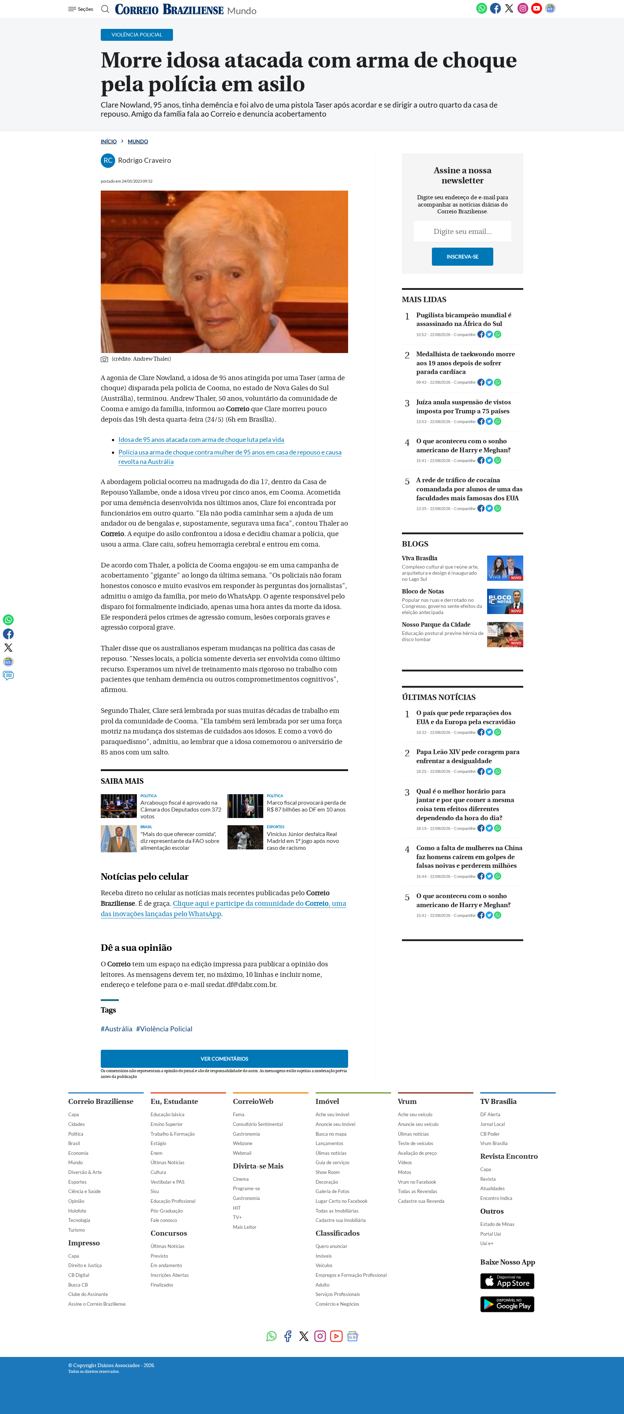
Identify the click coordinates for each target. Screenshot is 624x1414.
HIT (237, 1208)
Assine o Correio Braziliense (97, 1304)
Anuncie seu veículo (418, 1124)
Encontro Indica (496, 1198)
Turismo (76, 1230)
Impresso (84, 1243)
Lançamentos (329, 1143)
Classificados (338, 1233)
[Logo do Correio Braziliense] (169, 9)
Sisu (155, 1191)
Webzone (242, 1143)
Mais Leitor (244, 1227)
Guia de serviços (333, 1162)
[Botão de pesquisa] (103, 9)
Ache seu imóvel (332, 1114)
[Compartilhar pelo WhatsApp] (497, 336)
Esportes (77, 1182)
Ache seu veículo (415, 1114)
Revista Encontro (509, 1156)
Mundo (241, 10)
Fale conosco (164, 1220)
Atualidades (492, 1188)
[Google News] (550, 12)
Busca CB (78, 1285)
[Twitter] (509, 12)
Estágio (158, 1143)
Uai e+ (487, 1243)
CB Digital (78, 1275)
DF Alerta (490, 1114)
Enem (156, 1153)
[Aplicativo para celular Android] (507, 1305)
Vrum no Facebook (417, 1182)
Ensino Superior (167, 1124)
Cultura (158, 1172)
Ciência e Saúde (84, 1191)
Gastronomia (246, 1134)
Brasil (74, 1143)
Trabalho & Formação (173, 1134)
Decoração (327, 1182)
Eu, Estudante (174, 1101)
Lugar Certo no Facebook (342, 1201)
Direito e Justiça (85, 1265)
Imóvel (327, 1101)
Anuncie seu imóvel (335, 1124)
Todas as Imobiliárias (337, 1211)
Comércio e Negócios (337, 1304)
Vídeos (405, 1162)
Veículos (324, 1265)
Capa (73, 1114)
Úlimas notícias (331, 1153)
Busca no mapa (331, 1134)
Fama (238, 1114)
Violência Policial (166, 1028)
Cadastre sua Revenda (421, 1201)
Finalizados (162, 1285)
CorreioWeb (253, 1101)
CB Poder (490, 1134)
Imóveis (324, 1256)
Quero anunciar (331, 1246)
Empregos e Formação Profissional (351, 1275)
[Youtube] (536, 12)
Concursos (169, 1233)
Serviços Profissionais (338, 1294)
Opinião (76, 1201)
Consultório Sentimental (258, 1124)
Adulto (322, 1285)
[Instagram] (522, 12)
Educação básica (168, 1114)
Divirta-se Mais (258, 1166)
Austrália (119, 1028)
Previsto (159, 1256)
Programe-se (246, 1188)
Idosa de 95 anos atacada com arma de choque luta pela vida (201, 439)
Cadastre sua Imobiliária (341, 1220)
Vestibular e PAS (168, 1182)
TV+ (237, 1217)
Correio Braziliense (100, 1101)
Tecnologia (79, 1220)
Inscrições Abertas (170, 1275)
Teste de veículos (415, 1143)
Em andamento (166, 1265)
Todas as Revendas (417, 1191)
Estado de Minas (497, 1224)
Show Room (328, 1172)
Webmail (242, 1153)
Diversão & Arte (85, 1172)
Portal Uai (490, 1234)
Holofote (77, 1211)
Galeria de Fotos (333, 1191)
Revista (488, 1179)
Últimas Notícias (168, 1162)
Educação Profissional (173, 1201)
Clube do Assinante (88, 1294)
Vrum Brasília (494, 1143)
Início (109, 141)
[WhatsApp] (481, 12)
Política (75, 1134)
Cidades (76, 1124)
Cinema (241, 1179)
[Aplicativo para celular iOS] (507, 1281)
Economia (78, 1153)
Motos (404, 1172)
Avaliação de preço (417, 1153)
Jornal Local (492, 1124)
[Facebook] (495, 12)
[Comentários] (8, 679)
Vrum (407, 1101)
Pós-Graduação (167, 1211)
